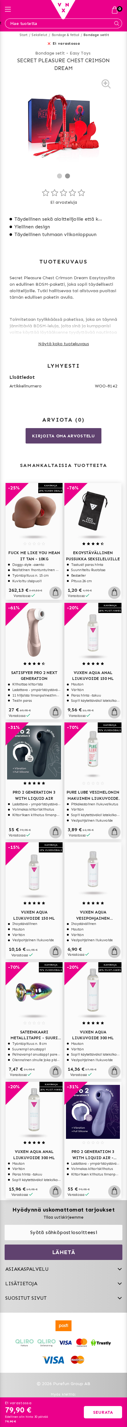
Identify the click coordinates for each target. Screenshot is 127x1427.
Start (23, 35)
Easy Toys (80, 53)
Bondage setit (96, 35)
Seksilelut (39, 35)
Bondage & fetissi (65, 35)
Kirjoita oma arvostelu (63, 436)
